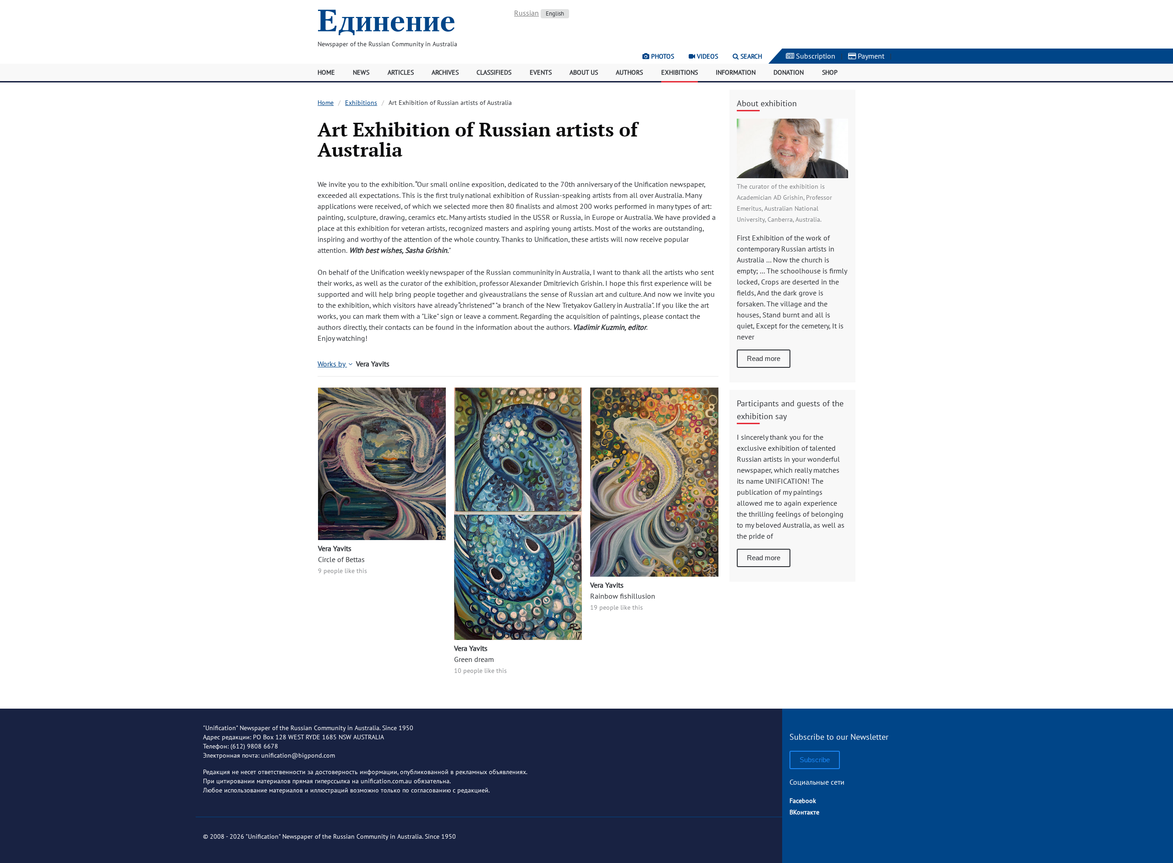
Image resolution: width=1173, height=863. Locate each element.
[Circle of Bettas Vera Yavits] (382, 537)
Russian (526, 12)
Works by (332, 363)
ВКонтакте (804, 812)
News (361, 72)
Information (736, 72)
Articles (401, 72)
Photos (661, 56)
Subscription (814, 55)
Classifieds (494, 72)
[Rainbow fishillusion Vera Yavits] (654, 574)
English (555, 13)
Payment (870, 55)
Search (750, 56)
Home (326, 72)
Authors (629, 72)
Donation (788, 72)
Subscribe (815, 760)
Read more (763, 358)
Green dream (474, 659)
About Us (584, 72)
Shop (830, 72)
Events (541, 72)
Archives (445, 72)
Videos (706, 56)
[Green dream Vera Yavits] (518, 637)
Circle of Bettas (341, 559)
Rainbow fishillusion (622, 596)
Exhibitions (679, 72)
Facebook (802, 801)
